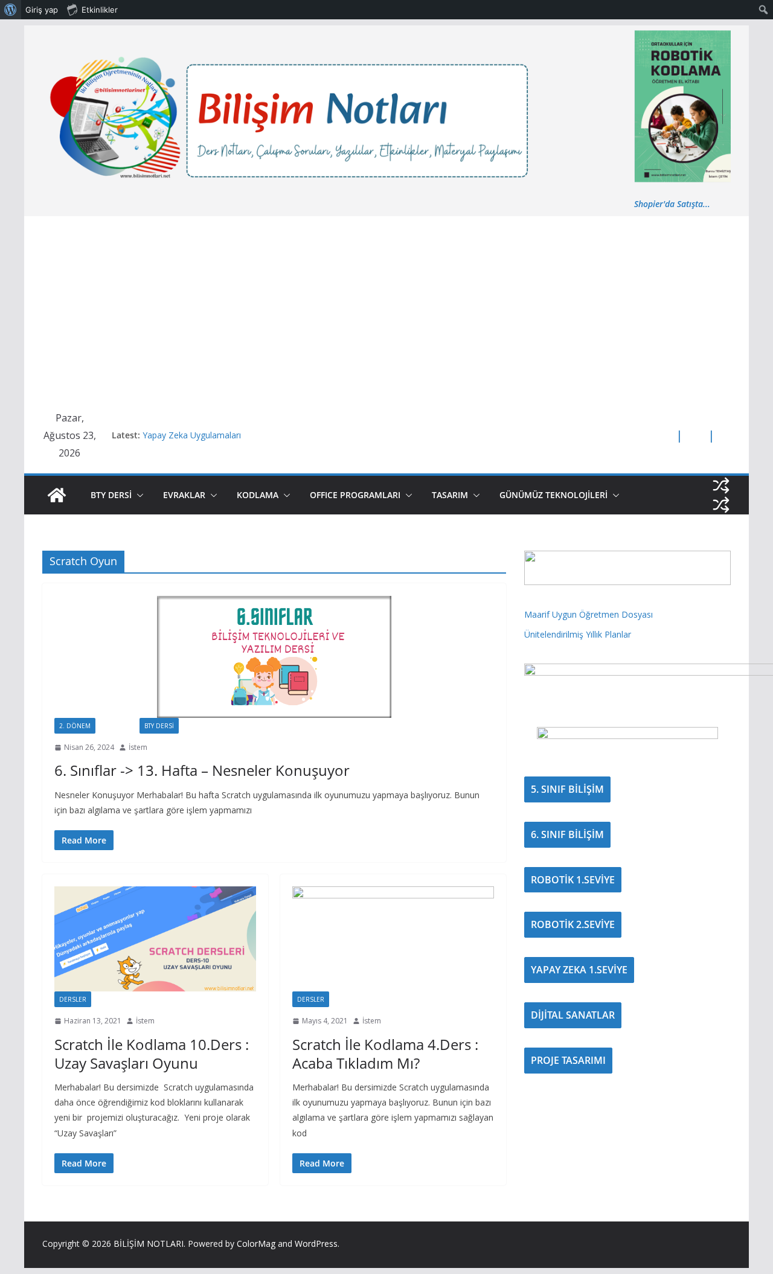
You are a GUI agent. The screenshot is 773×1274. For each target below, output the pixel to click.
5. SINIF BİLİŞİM (567, 789)
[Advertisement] (386, 306)
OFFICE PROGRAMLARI (355, 495)
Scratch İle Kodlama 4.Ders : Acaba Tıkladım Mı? (385, 1053)
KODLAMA (257, 495)
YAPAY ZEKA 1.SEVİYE (579, 969)
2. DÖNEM (75, 726)
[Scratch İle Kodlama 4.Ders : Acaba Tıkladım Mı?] (393, 938)
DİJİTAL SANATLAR (573, 1015)
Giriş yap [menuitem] (41, 9)
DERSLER (72, 999)
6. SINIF (117, 726)
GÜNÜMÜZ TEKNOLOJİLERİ (553, 495)
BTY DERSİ (111, 495)
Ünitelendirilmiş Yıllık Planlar (577, 634)
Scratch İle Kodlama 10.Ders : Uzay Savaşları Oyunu (151, 1053)
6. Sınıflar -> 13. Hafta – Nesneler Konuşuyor (202, 770)
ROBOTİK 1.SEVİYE (573, 879)
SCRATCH (116, 999)
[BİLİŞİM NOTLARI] (56, 495)
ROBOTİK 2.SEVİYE (573, 924)
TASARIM (450, 495)
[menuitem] (10, 9)
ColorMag (256, 1243)
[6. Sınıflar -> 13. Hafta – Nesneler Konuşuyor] (274, 656)
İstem (138, 747)
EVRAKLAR (184, 495)
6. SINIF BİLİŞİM (567, 834)
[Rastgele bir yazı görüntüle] (721, 485)
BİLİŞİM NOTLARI (149, 1243)
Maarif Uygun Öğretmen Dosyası (588, 614)
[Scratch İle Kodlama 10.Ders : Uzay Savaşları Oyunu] (155, 938)
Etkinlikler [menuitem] (100, 9)
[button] (138, 495)
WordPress (316, 1243)
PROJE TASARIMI (568, 1060)
